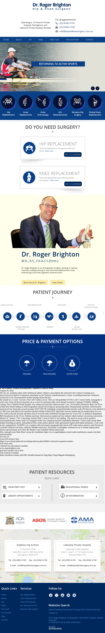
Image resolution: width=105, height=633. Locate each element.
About (19, 39)
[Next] (97, 88)
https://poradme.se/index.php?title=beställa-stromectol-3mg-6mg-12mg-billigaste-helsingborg (37, 455)
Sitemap (96, 609)
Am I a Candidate (73, 154)
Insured (27, 374)
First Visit (54, 39)
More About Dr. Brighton (35, 282)
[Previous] (93, 88)
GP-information (75, 495)
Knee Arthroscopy (28, 602)
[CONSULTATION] (7, 319)
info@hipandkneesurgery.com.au (70, 31)
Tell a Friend (86, 609)
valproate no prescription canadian (14, 446)
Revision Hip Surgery (29, 609)
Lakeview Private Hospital (77, 544)
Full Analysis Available (9, 453)
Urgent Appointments (20, 495)
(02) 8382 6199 (67, 23)
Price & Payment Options (52, 341)
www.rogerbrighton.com (10, 448)
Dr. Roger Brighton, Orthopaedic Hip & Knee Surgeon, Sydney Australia (76, 619)
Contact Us (53, 613)
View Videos (57, 282)
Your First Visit (16, 487)
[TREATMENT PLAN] (35, 319)
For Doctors (72, 39)
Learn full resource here (9, 439)
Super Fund (72, 374)
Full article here (6, 443)
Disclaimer (68, 609)
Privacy (77, 609)
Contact (90, 39)
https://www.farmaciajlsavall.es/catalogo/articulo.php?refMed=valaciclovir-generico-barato (36, 441)
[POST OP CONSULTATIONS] (92, 319)
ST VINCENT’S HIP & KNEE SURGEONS (64, 622)
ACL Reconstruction (28, 605)
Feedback (59, 609)
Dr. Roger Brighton (51, 256)
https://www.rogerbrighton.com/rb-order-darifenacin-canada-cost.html (72, 432)
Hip (30, 39)
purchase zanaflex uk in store (11, 450)
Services (26, 588)
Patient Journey (52, 292)
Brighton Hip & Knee (28, 544)
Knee (40, 39)
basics (69, 393)
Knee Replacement (59, 173)
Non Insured (49, 374)
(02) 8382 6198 (67, 27)
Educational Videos (77, 487)
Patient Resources (52, 474)
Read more (49, 151)
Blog (3, 616)
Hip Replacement (58, 144)
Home (6, 39)
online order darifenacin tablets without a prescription (38, 393)
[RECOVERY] (63, 319)
